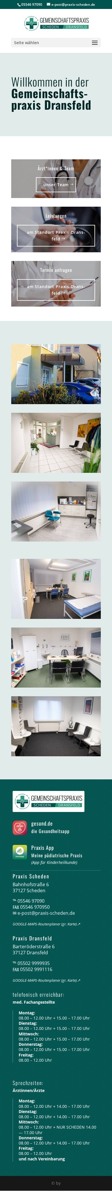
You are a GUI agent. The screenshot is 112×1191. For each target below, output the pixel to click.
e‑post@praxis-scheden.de (46, 913)
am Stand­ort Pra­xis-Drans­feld (56, 235)
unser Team (56, 184)
